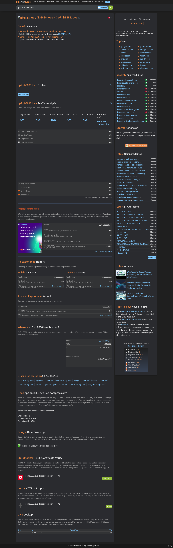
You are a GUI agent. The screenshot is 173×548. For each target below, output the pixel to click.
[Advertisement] (65, 60)
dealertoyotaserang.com (127, 115)
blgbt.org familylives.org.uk (129, 168)
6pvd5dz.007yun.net (45, 381)
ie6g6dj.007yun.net (26, 381)
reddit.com (144, 56)
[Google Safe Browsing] (19, 445)
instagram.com (146, 50)
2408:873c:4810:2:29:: (126, 241)
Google (31, 432)
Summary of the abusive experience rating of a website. (40, 301)
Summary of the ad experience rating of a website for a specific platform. (47, 267)
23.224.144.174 (64, 34)
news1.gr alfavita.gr (126, 194)
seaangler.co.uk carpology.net (130, 200)
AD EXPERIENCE (74, 2)
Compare (103, 8)
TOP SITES (42, 2)
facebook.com (127, 50)
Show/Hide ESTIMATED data (133, 311)
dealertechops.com (125, 118)
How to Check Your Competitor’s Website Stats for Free (140, 296)
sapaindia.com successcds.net (131, 171)
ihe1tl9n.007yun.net (78, 384)
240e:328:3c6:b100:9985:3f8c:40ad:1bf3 (134, 244)
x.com (123, 53)
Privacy (90, 546)
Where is (38, 327)
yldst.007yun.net (60, 384)
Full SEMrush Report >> (103, 252)
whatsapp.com (146, 68)
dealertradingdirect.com (127, 80)
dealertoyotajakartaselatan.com (130, 121)
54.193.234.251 (123, 235)
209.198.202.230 (124, 212)
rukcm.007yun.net (43, 384)
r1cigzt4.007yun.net (96, 384)
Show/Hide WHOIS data (131, 319)
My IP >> (152, 258)
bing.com (124, 59)
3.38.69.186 (121, 232)
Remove (124, 325)
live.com (143, 65)
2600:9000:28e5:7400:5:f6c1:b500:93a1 (134, 229)
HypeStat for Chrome (138, 145)
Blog (84, 546)
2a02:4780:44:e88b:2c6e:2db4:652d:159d (134, 220)
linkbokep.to (122, 86)
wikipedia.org (126, 65)
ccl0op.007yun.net (26, 384)
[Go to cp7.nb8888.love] (79, 17)
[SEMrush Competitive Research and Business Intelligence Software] (28, 209)
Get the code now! (136, 346)
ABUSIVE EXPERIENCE (87, 2)
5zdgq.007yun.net (82, 381)
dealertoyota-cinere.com (127, 83)
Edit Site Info (23, 95)
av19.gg (120, 92)
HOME (36, 2)
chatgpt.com (126, 62)
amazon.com (145, 53)
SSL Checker (40, 458)
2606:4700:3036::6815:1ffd (128, 223)
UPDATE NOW (136, 23)
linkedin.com (145, 59)
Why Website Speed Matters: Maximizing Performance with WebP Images (139, 275)
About (96, 546)
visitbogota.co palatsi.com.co (131, 165)
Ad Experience (31, 261)
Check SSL (107, 479)
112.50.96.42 (122, 253)
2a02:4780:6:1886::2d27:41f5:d (130, 215)
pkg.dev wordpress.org (127, 191)
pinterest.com (127, 68)
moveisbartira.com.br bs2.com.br (132, 185)
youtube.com (145, 46)
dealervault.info (123, 106)
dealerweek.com (124, 95)
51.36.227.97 (122, 238)
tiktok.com (125, 56)
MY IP (107, 2)
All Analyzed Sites (74, 546)
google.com (126, 46)
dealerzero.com (123, 89)
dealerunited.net (123, 98)
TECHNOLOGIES (99, 2)
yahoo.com (145, 62)
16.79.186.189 (122, 247)
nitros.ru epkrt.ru (125, 182)
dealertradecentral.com (127, 100)
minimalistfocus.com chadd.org (131, 174)
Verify (31, 488)
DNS (25, 514)
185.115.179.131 (123, 250)
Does (42, 393)
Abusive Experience (34, 296)
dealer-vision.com (124, 103)
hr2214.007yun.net (99, 381)
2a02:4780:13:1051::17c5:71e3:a (130, 217)
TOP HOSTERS (65, 2)
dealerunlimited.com (125, 112)
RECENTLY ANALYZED (53, 2)
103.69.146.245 (123, 226)
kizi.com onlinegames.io (128, 159)
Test (110, 507)
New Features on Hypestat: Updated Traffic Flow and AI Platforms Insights (139, 285)
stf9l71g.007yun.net (63, 381)
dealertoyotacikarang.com (128, 109)
